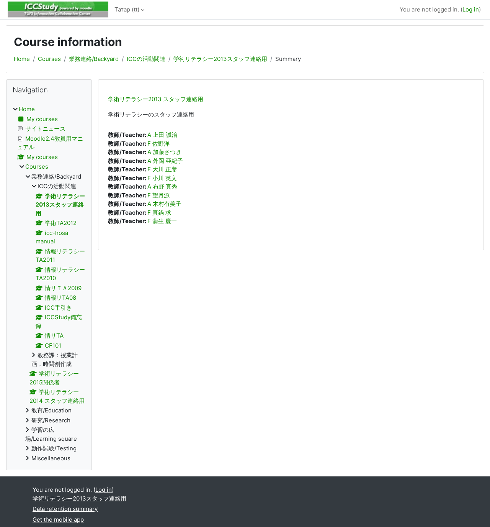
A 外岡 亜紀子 (165, 160)
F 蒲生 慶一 (162, 221)
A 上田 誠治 (162, 134)
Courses (49, 58)
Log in (470, 9)
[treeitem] (49, 284)
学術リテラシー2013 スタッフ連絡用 (155, 99)
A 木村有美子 (164, 203)
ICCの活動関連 (146, 58)
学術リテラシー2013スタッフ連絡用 (220, 58)
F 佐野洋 (158, 143)
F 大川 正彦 (162, 169)
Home (22, 58)
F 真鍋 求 (159, 212)
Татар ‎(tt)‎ (126, 9)
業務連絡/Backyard (94, 58)
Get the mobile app (58, 519)
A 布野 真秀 (162, 186)
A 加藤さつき (164, 152)
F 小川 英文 (162, 178)
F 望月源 (158, 195)
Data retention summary (65, 508)
